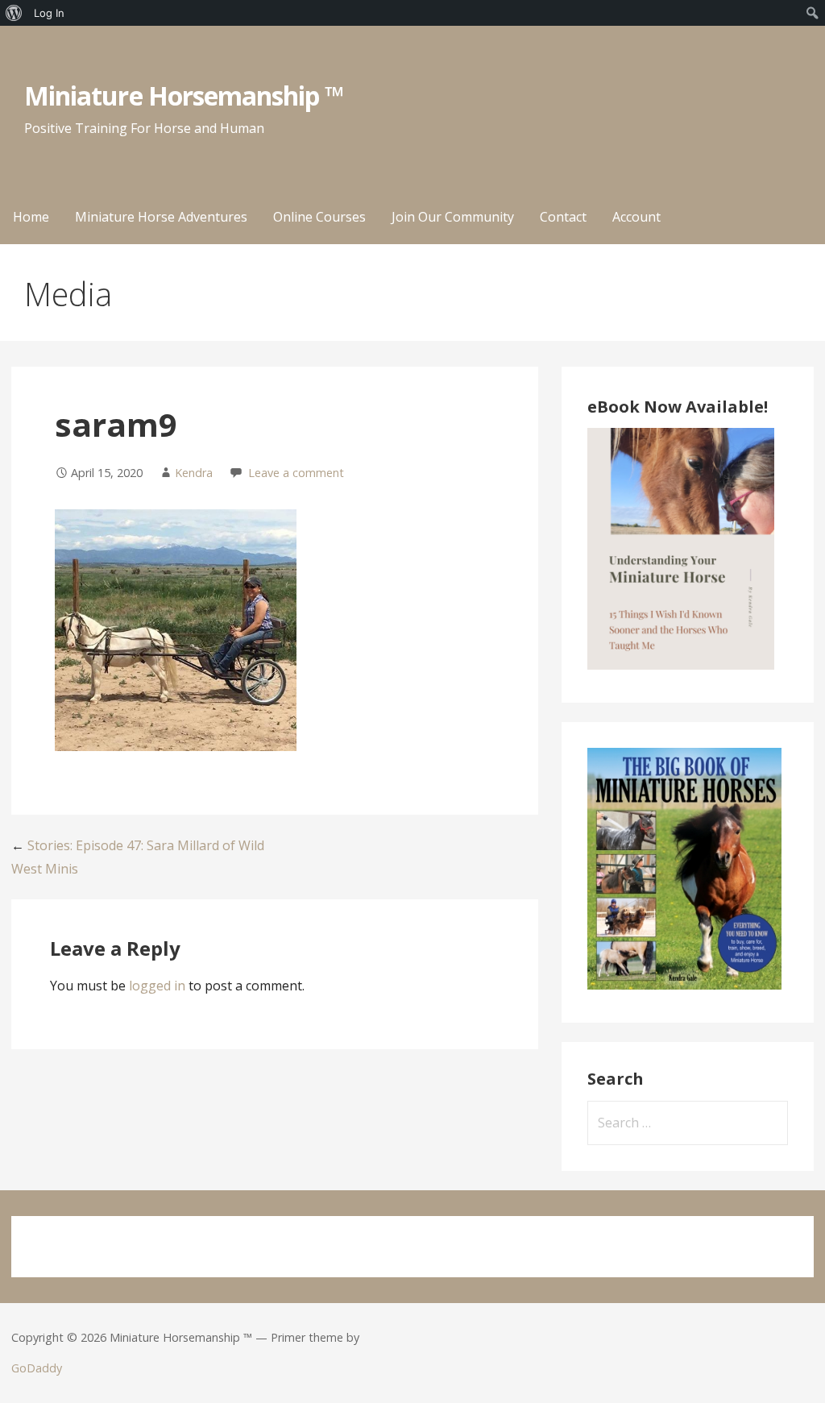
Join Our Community (453, 217)
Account (636, 217)
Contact (563, 217)
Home (31, 217)
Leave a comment (296, 472)
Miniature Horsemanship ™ (184, 95)
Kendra (194, 472)
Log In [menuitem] (49, 12)
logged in (157, 985)
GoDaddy (36, 1368)
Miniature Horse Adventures (161, 217)
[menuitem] (14, 13)
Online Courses (319, 217)
